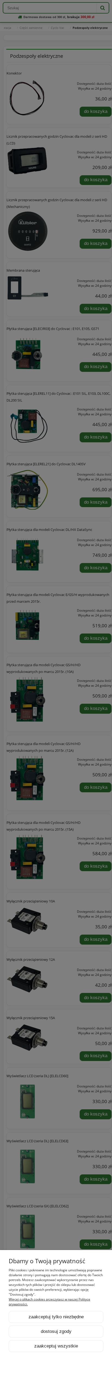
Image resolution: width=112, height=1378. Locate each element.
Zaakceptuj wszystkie (56, 1346)
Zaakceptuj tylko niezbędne (56, 1316)
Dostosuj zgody (56, 1331)
